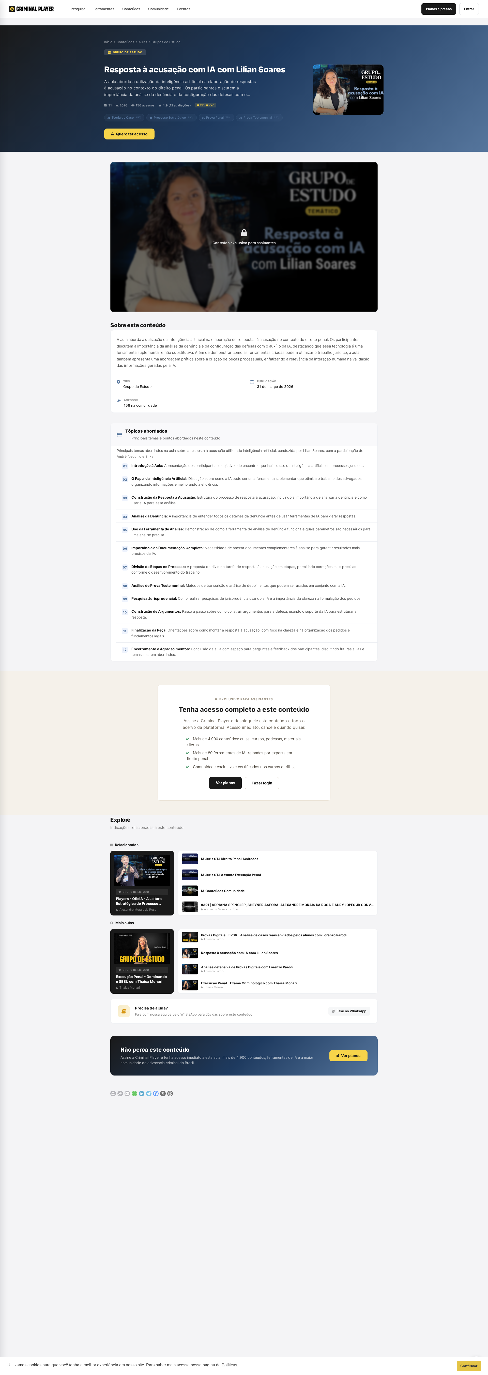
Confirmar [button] (468, 1366)
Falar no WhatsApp (351, 1011)
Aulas (143, 42)
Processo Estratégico (173, 117)
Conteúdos (125, 42)
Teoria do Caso (126, 117)
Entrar (469, 9)
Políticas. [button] (230, 1365)
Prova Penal (218, 117)
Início (108, 42)
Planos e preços (439, 9)
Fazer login (262, 783)
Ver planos (225, 782)
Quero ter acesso (131, 134)
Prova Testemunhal (261, 117)
